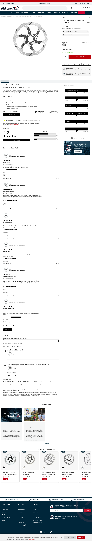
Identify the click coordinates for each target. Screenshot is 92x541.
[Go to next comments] (83, 138)
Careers (34, 515)
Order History (5, 509)
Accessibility (21, 525)
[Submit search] (65, 8)
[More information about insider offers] (75, 73)
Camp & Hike (65, 12)
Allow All (80, 537)
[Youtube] (41, 532)
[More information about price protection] (89, 73)
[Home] (10, 8)
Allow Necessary (70, 537)
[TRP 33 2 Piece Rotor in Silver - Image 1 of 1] (30, 39)
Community (20, 512)
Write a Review (17, 140)
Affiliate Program (22, 506)
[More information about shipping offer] (87, 31)
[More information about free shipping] (75, 69)
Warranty (4, 522)
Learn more (20, 343)
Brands (17, 12)
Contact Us (82, 3)
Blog (76, 3)
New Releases (24, 12)
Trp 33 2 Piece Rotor (16, 368)
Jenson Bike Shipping (37, 517)
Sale (83, 12)
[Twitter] (51, 532)
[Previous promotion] (28, 3)
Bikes (34, 12)
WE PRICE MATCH (47, 3)
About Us (35, 506)
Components (41, 12)
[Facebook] (48, 532)
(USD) (88, 3)
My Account (4, 506)
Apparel (49, 12)
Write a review (12, 114)
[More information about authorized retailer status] (87, 35)
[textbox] (31, 340)
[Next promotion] (61, 3)
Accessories (57, 12)
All (11, 12)
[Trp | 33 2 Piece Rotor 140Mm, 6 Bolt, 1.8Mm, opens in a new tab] (5, 156)
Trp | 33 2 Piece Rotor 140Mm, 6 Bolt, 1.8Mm (17, 156)
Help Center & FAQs (6, 517)
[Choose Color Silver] (64, 44)
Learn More (89, 59)
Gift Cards (4, 512)
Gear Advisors (36, 512)
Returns (3, 520)
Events (34, 509)
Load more (7, 329)
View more (46, 443)
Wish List (4, 514)
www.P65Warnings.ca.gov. (14, 124)
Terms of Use (21, 522)
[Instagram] (45, 532)
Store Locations (21, 509)
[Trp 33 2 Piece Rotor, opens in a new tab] (9, 353)
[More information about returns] (89, 69)
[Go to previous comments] (69, 138)
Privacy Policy (31, 539)
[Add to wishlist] (90, 18)
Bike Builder (74, 12)
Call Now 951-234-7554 (61, 518)
